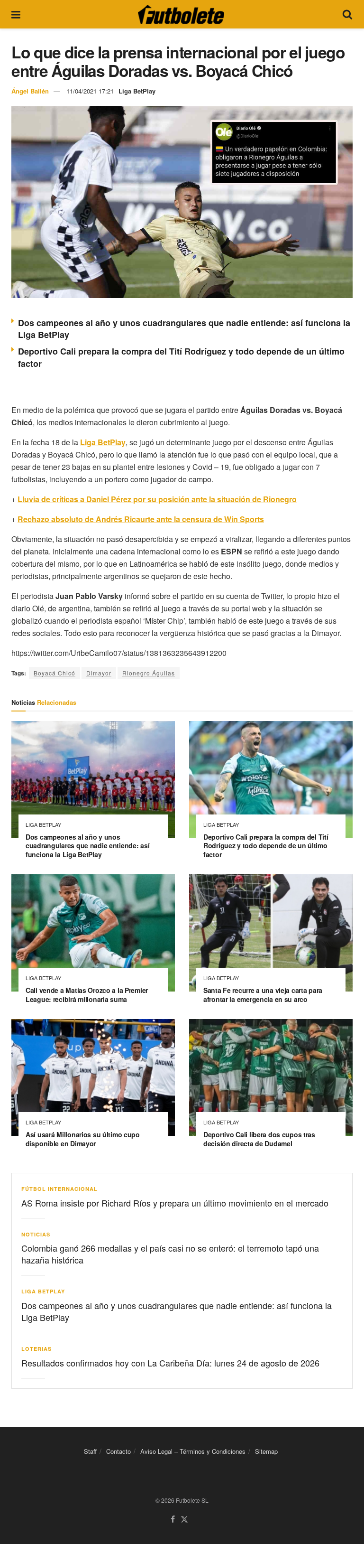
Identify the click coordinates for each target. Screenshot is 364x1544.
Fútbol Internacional (59, 1188)
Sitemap (266, 1451)
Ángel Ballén (30, 90)
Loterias (36, 1348)
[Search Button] (347, 14)
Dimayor (98, 673)
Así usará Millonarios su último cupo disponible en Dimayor (83, 1139)
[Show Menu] (15, 14)
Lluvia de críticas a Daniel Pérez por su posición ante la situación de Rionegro (157, 499)
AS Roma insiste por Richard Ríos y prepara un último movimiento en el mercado (174, 1203)
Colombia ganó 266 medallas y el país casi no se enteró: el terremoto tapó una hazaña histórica (170, 1254)
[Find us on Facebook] (173, 1520)
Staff (90, 1451)
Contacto (118, 1451)
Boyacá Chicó (54, 673)
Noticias (35, 1234)
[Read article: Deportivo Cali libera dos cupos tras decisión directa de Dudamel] (271, 1077)
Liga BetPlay (136, 90)
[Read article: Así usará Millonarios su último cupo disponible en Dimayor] (93, 1077)
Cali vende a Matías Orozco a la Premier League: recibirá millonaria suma (87, 994)
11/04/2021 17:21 (90, 90)
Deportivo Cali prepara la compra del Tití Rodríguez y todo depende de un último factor (265, 846)
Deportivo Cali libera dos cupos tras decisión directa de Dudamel (259, 1139)
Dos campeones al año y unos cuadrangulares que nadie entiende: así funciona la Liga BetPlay (184, 329)
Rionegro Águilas (148, 673)
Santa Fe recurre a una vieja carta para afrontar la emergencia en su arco (262, 994)
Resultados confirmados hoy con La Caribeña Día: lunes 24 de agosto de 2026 (170, 1363)
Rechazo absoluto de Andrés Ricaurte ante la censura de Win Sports (141, 519)
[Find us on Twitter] (184, 1520)
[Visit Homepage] (181, 14)
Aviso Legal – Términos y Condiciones (193, 1451)
